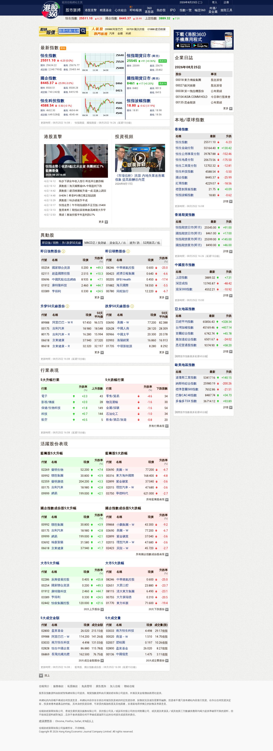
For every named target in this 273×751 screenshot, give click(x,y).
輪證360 (200, 10)
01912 (45, 285)
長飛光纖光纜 (61, 654)
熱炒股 (161, 10)
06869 (45, 654)
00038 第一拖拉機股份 (190, 91)
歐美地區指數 (185, 365)
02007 (110, 642)
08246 (110, 267)
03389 (45, 291)
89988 (45, 322)
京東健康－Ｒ (61, 346)
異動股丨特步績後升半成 (73, 200)
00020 (110, 636)
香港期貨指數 (185, 215)
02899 (110, 481)
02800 (45, 630)
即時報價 (136, 10)
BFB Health (124, 279)
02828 (45, 648)
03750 (110, 493)
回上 (47, 675)
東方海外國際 (125, 475)
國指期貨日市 (143, 78)
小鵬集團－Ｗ (126, 524)
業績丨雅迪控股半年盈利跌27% (77, 214)
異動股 (47, 235)
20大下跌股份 (156, 609)
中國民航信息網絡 (64, 279)
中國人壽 (123, 328)
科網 (128, 33)
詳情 (225, 201)
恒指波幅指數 (139, 100)
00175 (45, 328)
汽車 (112, 33)
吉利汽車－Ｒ (61, 334)
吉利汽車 (58, 328)
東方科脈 (123, 603)
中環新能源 (124, 346)
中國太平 (123, 334)
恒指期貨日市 (143, 55)
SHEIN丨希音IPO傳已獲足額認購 (77, 195)
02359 (45, 481)
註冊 (226, 2)
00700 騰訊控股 (135, 29)
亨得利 (56, 291)
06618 (45, 340)
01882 (110, 285)
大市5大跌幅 (114, 563)
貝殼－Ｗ (123, 548)
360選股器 (149, 10)
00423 (110, 273)
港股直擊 (91, 10)
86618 (45, 346)
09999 (45, 493)
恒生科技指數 (53, 100)
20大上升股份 (92, 609)
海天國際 (123, 285)
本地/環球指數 (190, 119)
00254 (45, 267)
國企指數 (49, 78)
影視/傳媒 (48, 402)
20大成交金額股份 (89, 660)
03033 (45, 642)
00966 (110, 334)
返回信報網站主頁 (72, 2)
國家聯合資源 (61, 267)
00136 (110, 654)
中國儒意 (122, 654)
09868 (110, 524)
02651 (110, 585)
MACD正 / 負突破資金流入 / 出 (105, 242)
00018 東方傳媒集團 (188, 79)
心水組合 (121, 10)
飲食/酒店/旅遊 (116, 419)
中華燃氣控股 (126, 267)
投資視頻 (124, 136)
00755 (110, 597)
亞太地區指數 (185, 309)
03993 (110, 340)
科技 (44, 414)
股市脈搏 (73, 10)
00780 (110, 291)
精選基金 (106, 10)
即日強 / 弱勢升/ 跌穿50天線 (61, 242)
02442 (45, 603)
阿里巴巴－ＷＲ (62, 322)
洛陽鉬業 (123, 340)
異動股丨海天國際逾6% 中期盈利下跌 (80, 185)
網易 (54, 493)
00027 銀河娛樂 (185, 85)
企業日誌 (184, 57)
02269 (45, 469)
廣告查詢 (101, 686)
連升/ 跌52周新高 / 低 (145, 242)
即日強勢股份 (51, 251)
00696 (45, 279)
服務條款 (58, 686)
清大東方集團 (126, 591)
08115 (110, 591)
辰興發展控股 (60, 579)
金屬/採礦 (112, 408)
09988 (45, 636)
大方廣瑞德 (124, 597)
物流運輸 (112, 402)
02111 (45, 273)
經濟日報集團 (126, 273)
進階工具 (226, 10)
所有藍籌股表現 (155, 499)
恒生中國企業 (61, 648)
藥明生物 (57, 470)
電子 (44, 396)
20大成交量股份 (155, 660)
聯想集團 (57, 475)
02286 (45, 579)
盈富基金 (58, 630)
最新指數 (50, 47)
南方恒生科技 (61, 642)
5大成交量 (113, 618)
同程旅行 (123, 291)
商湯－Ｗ (122, 636)
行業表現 (50, 370)
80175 (45, 334)
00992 (45, 475)
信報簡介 (44, 686)
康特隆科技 (59, 285)
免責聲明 (87, 686)
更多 (101, 221)
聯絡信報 (129, 686)
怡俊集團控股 (60, 603)
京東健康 (58, 340)
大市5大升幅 (50, 563)
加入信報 (115, 686)
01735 (110, 346)
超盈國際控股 (61, 273)
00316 (110, 475)
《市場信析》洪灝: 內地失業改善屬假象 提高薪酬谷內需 (139, 179)
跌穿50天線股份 (117, 306)
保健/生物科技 (51, 408)
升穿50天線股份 (53, 306)
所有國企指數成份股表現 (150, 554)
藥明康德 (57, 481)
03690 (110, 322)
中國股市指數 (185, 265)
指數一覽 (186, 10)
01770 (110, 603)
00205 (110, 279)
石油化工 (112, 414)
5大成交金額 (50, 618)
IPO (172, 10)
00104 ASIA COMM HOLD (191, 96)
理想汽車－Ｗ (125, 487)
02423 (110, 548)
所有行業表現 (156, 425)
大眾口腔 (123, 585)
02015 (110, 487)
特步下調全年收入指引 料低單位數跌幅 (81, 181)
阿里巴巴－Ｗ (61, 636)
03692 (45, 542)
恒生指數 (49, 55)
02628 (110, 328)
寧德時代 (122, 493)
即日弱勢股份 (115, 251)
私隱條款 (72, 686)
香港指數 (181, 129)
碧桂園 (120, 642)
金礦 (120, 33)
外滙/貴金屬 (212, 10)
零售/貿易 (112, 396)
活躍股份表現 (54, 443)
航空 (44, 419)
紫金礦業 (122, 481)
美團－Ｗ (123, 322)
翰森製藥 (57, 542)
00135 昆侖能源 (185, 102)
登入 (214, 2)
